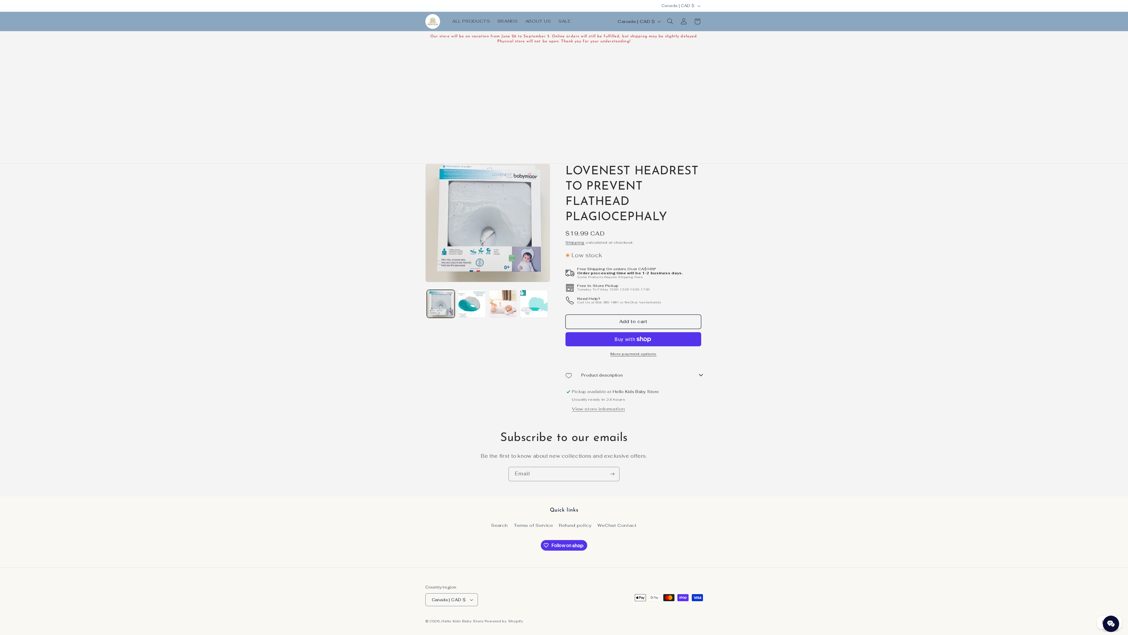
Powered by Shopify (504, 621)
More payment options (633, 353)
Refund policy (575, 525)
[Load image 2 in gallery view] (472, 304)
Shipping (575, 242)
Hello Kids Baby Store (462, 621)
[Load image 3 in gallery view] (503, 304)
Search (499, 525)
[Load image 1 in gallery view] (441, 304)
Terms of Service (533, 525)
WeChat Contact (617, 525)
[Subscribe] (612, 474)
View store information (598, 409)
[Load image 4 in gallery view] (534, 304)
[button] (670, 21)
